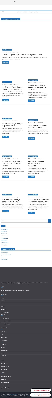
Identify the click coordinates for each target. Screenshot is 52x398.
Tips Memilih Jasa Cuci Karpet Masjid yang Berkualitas (36, 163)
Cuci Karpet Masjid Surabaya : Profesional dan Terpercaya (38, 200)
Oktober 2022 (4, 240)
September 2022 (4, 242)
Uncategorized (4, 259)
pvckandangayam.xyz (6, 376)
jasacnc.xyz (3, 379)
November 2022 (4, 238)
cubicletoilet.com (5, 385)
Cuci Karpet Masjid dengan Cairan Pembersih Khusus (12, 88)
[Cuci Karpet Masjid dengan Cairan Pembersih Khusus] (13, 74)
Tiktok (2, 298)
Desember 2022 (4, 236)
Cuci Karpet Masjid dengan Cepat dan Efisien (12, 124)
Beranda (19, 12)
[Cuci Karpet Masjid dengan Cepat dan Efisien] (13, 112)
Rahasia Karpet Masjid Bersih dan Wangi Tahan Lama (22, 55)
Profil (25, 12)
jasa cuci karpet (4, 252)
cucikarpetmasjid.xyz (5, 282)
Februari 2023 (4, 233)
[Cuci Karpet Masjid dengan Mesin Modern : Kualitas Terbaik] (13, 150)
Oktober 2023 (4, 231)
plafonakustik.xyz (5, 382)
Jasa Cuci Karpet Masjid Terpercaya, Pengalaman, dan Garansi (37, 87)
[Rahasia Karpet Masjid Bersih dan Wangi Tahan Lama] (26, 36)
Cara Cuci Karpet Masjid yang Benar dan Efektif (11, 200)
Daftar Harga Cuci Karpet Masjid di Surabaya (37, 126)
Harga (30, 12)
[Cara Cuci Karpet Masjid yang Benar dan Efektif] (13, 188)
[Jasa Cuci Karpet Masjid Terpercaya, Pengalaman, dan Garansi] (39, 73)
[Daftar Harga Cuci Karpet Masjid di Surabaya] (39, 112)
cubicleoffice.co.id (5, 387)
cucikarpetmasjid (15, 52)
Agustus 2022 (4, 244)
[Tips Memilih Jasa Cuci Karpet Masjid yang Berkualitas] (39, 150)
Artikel (36, 12)
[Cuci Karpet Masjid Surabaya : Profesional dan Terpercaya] (39, 188)
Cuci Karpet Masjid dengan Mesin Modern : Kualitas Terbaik (12, 163)
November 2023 (4, 229)
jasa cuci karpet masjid (7, 49)
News (2, 257)
